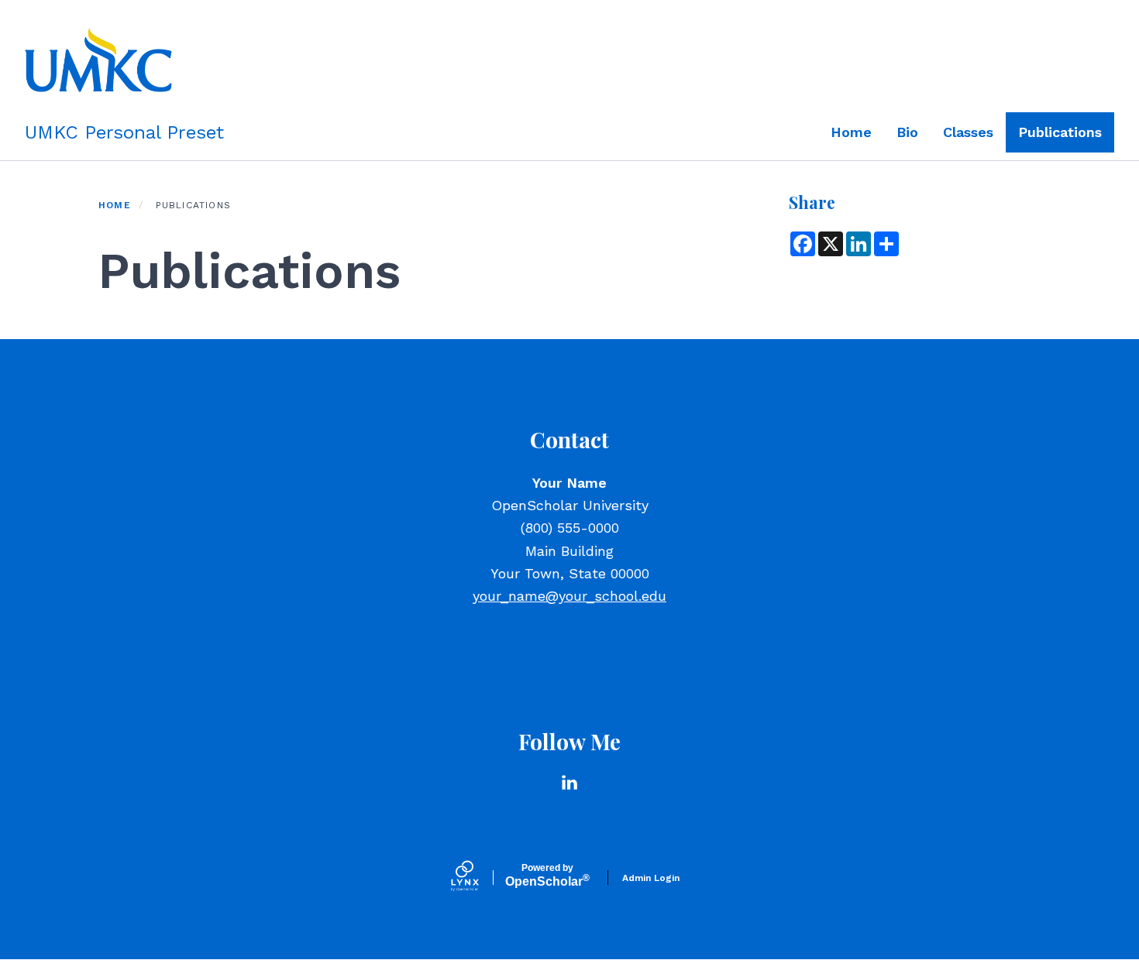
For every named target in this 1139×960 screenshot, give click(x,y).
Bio (907, 132)
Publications (1060, 132)
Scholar (547, 875)
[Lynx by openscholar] (478, 877)
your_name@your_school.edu (569, 596)
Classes (968, 132)
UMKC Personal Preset (124, 132)
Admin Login (651, 878)
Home (851, 132)
